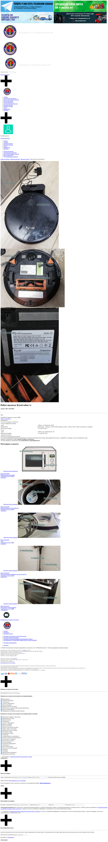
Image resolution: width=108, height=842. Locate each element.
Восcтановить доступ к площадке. (17, 780)
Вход (8, 74)
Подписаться (4, 758)
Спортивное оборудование (9, 743)
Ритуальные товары (7, 731)
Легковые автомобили (8, 700)
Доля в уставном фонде (8, 709)
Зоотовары (5, 749)
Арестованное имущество (10, 98)
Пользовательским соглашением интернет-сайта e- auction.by (25, 811)
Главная (5, 97)
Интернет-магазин (8, 105)
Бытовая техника (6, 720)
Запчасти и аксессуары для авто (10, 727)
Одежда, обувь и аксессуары (9, 728)
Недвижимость (6, 699)
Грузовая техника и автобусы (9, 706)
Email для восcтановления (7, 834)
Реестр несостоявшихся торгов (11, 99)
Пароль (30, 777)
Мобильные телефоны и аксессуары (11, 717)
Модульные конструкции (8, 754)
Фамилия (32, 804)
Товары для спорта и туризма (9, 730)
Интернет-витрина (8, 106)
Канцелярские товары (7, 733)
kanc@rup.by (25, 651)
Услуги (5, 107)
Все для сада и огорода (8, 740)
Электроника (5, 721)
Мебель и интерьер (7, 724)
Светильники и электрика (8, 739)
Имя (50, 804)
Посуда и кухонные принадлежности (11, 737)
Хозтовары (5, 751)
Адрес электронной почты (7, 777)
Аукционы (6, 632)
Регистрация (4, 74)
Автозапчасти (5, 745)
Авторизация (10, 837)
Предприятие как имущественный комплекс (13, 711)
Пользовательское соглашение (11, 637)
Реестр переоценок (8, 101)
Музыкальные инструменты (9, 752)
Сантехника (5, 734)
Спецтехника (5, 702)
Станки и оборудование (8, 703)
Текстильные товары (7, 746)
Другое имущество (7, 705)
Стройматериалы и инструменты (10, 736)
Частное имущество (8, 102)
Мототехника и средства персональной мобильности (15, 708)
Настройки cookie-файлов (10, 642)
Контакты (6, 110)
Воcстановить (4, 840)
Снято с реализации (6, 418)
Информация (7, 109)
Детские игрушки (6, 742)
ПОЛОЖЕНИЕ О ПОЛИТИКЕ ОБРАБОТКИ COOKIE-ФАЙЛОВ (20, 640)
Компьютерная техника (8, 718)
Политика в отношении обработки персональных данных (18, 639)
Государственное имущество (11, 103)
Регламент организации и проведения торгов (15, 636)
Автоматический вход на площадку (57, 777)
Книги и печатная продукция (9, 748)
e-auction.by (15, 658)
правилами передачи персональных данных (21, 756)
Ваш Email (3, 693)
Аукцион (6, 142)
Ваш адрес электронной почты (8, 804)
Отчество (67, 804)
